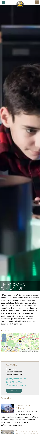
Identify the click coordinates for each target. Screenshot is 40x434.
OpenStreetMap (25, 351)
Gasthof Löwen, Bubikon (23, 407)
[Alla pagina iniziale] (20, 4)
